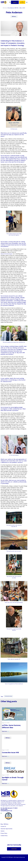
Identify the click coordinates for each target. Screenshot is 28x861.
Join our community (22, 2)
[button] (26, 2)
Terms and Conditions (6, 860)
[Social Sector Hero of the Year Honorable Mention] (8, 815)
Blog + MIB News (4, 824)
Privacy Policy (4, 833)
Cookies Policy (4, 835)
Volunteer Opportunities (6, 828)
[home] (4, 2)
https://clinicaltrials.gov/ (7, 253)
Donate (15, 2)
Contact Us (3, 826)
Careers (2, 831)
